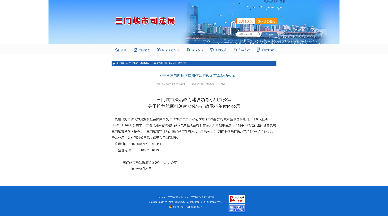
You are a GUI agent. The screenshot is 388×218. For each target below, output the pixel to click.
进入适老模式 (266, 21)
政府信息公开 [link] (171, 50)
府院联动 (268, 50)
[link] (195, 50)
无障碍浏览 (246, 21)
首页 (124, 50)
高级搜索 (270, 34)
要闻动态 (144, 50)
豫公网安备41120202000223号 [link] (187, 206)
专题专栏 (244, 50)
